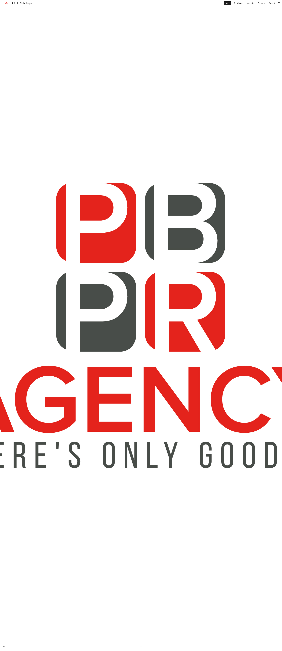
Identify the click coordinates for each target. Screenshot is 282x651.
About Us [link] (250, 3)
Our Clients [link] (238, 3)
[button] (279, 3)
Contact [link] (272, 3)
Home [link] (227, 3)
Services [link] (261, 3)
